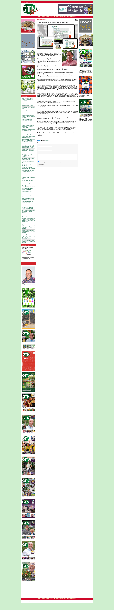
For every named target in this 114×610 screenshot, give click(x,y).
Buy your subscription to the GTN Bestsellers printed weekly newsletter (28, 241)
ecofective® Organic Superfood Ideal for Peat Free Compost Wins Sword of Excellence (28, 237)
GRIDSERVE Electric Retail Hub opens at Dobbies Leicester (28, 223)
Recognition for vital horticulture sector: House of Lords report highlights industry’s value (28, 146)
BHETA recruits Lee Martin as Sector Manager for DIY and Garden (28, 195)
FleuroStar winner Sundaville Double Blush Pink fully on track (28, 199)
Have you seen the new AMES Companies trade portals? (28, 171)
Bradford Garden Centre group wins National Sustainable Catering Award (28, 126)
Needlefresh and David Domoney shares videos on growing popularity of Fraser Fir (28, 133)
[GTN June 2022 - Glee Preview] (28, 518)
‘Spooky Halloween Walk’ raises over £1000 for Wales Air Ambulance (28, 155)
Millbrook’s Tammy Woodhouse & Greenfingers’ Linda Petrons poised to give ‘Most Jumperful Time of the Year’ (28, 220)
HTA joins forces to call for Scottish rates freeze (27, 202)
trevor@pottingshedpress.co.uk (28, 284)
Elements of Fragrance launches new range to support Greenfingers (28, 130)
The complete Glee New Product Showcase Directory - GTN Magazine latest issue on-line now (28, 174)
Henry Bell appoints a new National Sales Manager (27, 189)
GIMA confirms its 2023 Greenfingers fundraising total (28, 143)
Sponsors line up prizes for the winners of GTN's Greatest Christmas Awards (28, 103)
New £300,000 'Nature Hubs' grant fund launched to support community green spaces (28, 204)
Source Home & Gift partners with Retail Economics (28, 159)
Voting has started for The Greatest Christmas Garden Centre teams (27, 99)
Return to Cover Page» (42, 19)
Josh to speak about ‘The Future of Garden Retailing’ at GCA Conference (28, 183)
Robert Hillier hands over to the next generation (28, 113)
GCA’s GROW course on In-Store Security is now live (28, 214)
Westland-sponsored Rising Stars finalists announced (27, 111)
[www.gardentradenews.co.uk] (30, 15)
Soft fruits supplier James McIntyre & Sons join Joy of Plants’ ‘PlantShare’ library (27, 192)
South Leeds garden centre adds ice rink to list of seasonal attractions (28, 211)
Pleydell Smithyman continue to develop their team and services (28, 186)
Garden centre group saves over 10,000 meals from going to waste (28, 123)
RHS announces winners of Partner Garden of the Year (27, 208)
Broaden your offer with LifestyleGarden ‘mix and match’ (28, 168)
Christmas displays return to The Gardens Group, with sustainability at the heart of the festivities (28, 227)
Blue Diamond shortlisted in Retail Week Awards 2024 (27, 120)
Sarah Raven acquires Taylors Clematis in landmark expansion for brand (28, 116)
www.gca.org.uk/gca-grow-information (46, 129)
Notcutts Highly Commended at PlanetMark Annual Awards (28, 150)
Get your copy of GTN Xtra (27, 180)
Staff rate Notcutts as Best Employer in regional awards (28, 152)
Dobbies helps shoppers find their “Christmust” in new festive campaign (28, 231)
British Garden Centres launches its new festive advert (28, 137)
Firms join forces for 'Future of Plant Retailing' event (28, 165)
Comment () (47, 140)
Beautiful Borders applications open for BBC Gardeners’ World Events (28, 162)
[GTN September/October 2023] (85, 67)
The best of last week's (26, 216)
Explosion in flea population (27, 105)
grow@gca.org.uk (67, 129)
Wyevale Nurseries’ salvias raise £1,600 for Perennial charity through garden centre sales (28, 140)
